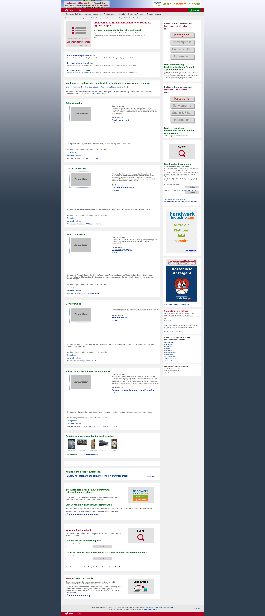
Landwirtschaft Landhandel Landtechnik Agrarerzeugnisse (97, 476)
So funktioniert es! (98, 93)
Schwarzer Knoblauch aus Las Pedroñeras (134, 390)
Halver (115, 320)
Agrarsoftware (170, 342)
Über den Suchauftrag (78, 595)
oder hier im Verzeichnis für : (180, 190)
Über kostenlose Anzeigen (177, 305)
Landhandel (169, 354)
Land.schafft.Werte (122, 250)
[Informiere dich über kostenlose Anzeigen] (181, 280)
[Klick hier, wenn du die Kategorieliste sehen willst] (181, 46)
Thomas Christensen (150, 609)
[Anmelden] (194, 10)
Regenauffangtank (93, 450)
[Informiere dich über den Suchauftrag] (141, 585)
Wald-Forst (169, 350)
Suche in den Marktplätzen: (172, 184)
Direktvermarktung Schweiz (78, 70)
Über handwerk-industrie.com (82, 514)
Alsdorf (115, 393)
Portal (71, 10)
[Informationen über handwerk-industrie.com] (181, 231)
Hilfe (79, 10)
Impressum (149, 607)
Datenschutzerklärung (160, 607)
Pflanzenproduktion (171, 359)
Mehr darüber (168, 321)
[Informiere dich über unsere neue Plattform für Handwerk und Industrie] (141, 494)
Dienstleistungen (170, 356)
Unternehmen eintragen (173, 331)
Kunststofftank (71, 450)
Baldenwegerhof (120, 120)
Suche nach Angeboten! (73, 544)
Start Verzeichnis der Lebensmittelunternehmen (83, 14)
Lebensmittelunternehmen (188, 190)
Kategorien (84, 18)
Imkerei (167, 348)
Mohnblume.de (120, 317)
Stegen (115, 123)
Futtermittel (169, 361)
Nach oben (151, 476)
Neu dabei (122, 14)
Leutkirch (116, 190)
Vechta (115, 252)
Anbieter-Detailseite (74, 155)
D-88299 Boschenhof (123, 187)
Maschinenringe (170, 352)
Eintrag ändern (72, 152)
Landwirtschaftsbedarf (89, 454)
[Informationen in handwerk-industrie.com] (177, 4)
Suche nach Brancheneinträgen (75, 556)
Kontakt (170, 607)
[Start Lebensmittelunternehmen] (87, 4)
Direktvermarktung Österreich (79, 63)
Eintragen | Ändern (154, 14)
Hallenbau (168, 346)
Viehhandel (169, 344)
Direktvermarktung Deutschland (79, 56)
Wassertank (82, 450)
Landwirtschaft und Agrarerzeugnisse (99, 18)
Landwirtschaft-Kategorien (174, 373)
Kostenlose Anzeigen (136, 14)
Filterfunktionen (109, 14)
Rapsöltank (114, 450)
